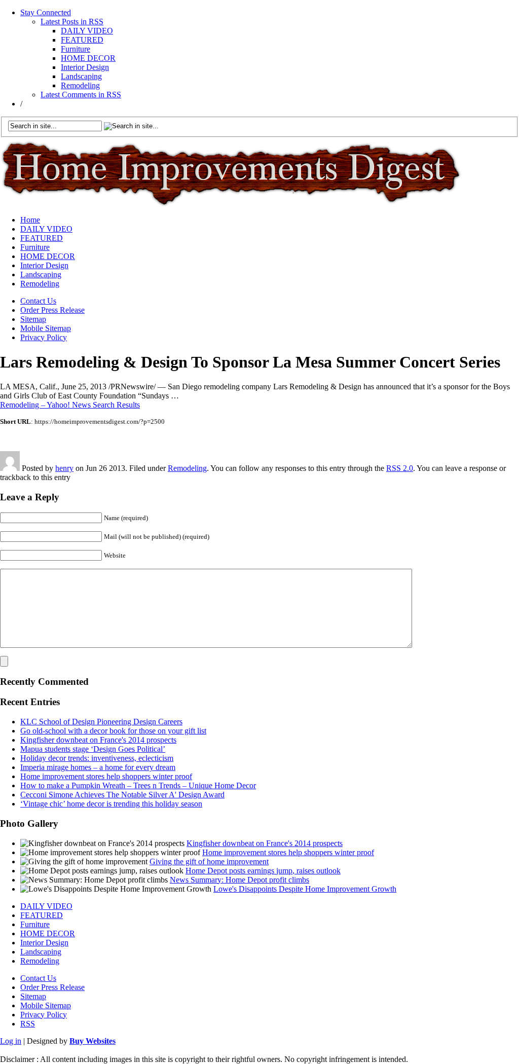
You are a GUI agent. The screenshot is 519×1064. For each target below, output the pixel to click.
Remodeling (80, 85)
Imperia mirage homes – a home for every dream (97, 767)
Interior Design (85, 67)
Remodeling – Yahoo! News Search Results (70, 404)
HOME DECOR (88, 58)
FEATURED (82, 39)
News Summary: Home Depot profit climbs (239, 879)
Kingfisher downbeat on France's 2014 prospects (98, 740)
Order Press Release (52, 310)
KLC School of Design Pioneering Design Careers (101, 721)
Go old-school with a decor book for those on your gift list (113, 730)
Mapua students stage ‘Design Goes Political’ (92, 749)
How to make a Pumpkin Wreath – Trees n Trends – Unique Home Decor (138, 785)
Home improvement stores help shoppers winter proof (106, 776)
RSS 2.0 (399, 468)
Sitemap (33, 319)
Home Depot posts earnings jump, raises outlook (263, 870)
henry (64, 468)
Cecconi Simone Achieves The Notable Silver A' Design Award (122, 794)
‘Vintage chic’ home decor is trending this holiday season (111, 803)
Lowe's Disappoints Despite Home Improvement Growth (304, 889)
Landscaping (81, 76)
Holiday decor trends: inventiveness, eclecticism (96, 758)
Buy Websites (92, 1041)
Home (30, 219)
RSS (27, 1023)
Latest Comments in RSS (81, 94)
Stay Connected (45, 12)
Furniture (75, 49)
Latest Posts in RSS (72, 21)
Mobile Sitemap (45, 328)
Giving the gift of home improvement (209, 861)
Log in (10, 1041)
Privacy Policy (43, 337)
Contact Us (38, 301)
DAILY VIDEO (87, 30)
